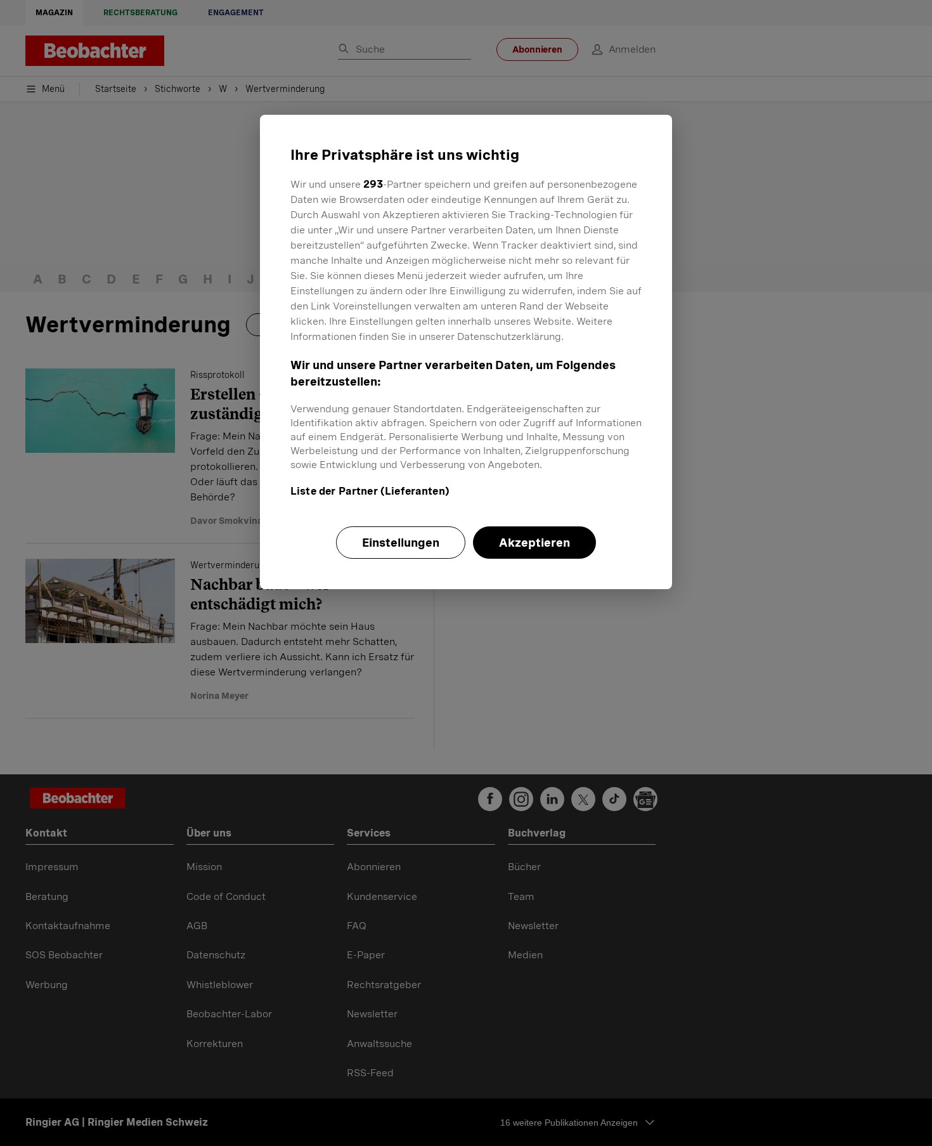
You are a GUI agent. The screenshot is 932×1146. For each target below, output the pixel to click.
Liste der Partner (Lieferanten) (370, 491)
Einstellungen (400, 542)
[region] (466, 352)
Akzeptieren (534, 542)
